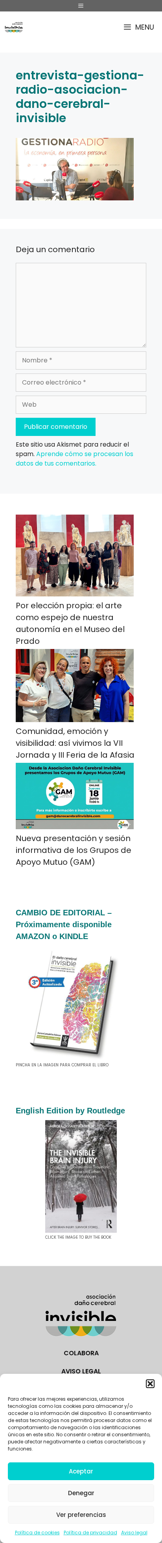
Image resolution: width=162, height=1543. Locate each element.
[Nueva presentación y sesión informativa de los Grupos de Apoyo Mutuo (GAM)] (75, 797)
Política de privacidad (90, 1532)
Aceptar (81, 1471)
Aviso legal (134, 1532)
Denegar (81, 1493)
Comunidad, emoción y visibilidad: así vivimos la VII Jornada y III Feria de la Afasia (75, 743)
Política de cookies (37, 1532)
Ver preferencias (81, 1515)
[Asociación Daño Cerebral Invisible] (14, 27)
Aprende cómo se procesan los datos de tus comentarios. (74, 458)
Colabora (81, 1353)
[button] (150, 1384)
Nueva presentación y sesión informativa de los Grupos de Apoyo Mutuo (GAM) (73, 850)
